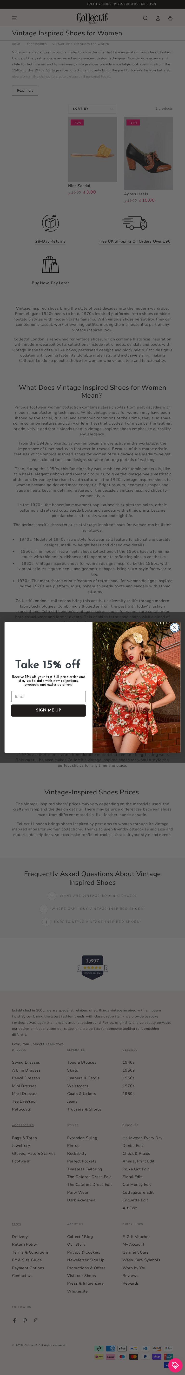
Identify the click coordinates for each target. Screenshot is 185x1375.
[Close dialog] (175, 628)
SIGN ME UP (48, 711)
